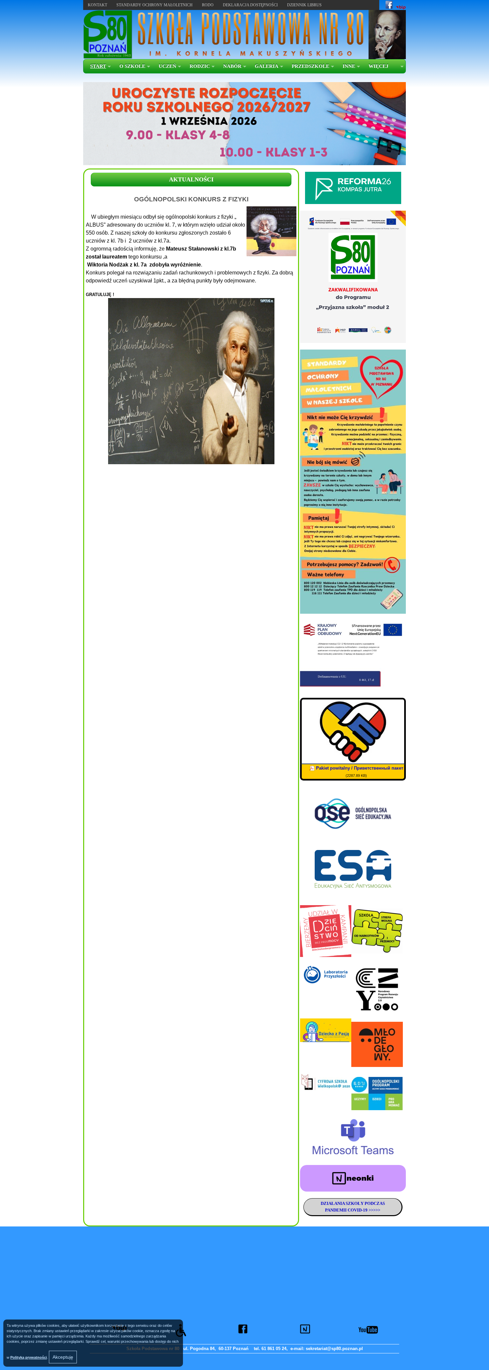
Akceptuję (63, 1357)
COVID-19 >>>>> (363, 1210)
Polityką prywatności (28, 1357)
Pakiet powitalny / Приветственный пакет (359, 768)
